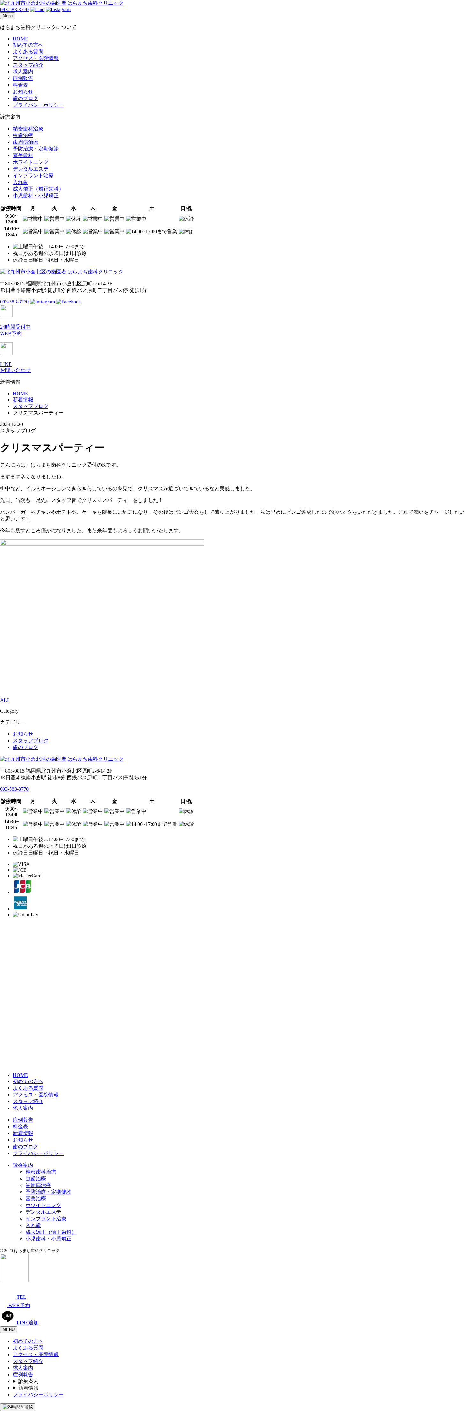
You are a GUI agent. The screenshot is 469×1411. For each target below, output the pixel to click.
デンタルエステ (30, 168)
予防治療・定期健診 (36, 148)
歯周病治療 (25, 142)
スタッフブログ (30, 740)
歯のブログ (25, 98)
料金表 (20, 85)
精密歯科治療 (28, 128)
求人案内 (23, 71)
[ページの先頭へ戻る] (14, 1280)
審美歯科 (23, 155)
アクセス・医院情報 (36, 58)
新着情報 (23, 1133)
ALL (5, 700)
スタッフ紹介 (28, 65)
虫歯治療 (23, 135)
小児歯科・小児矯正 (36, 195)
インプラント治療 (33, 175)
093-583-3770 (14, 9)
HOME (20, 38)
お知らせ (23, 91)
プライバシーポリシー (38, 105)
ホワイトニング (30, 162)
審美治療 (36, 1198)
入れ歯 (20, 182)
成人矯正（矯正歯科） (38, 189)
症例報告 (23, 78)
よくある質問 (28, 51)
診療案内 (23, 1165)
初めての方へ (28, 44)
